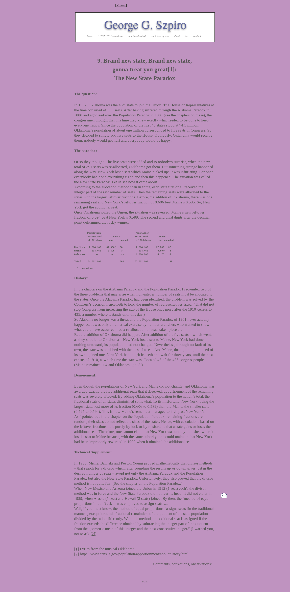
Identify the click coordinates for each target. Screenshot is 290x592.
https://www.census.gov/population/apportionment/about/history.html (134, 554)
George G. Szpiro (145, 24)
